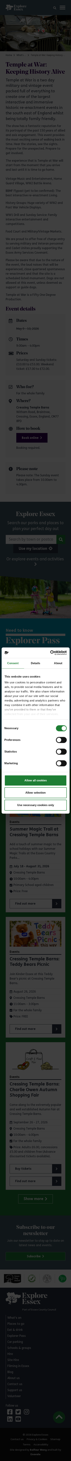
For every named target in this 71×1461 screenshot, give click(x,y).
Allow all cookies (35, 780)
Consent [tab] (13, 663)
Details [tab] (35, 663)
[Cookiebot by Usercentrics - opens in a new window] (50, 652)
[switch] (61, 740)
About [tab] (58, 663)
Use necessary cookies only (35, 805)
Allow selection (35, 792)
